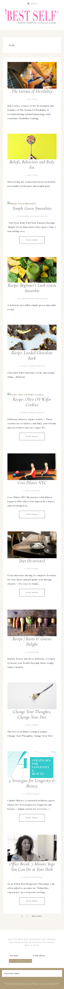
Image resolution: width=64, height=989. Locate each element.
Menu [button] (34, 4)
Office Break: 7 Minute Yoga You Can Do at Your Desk (32, 866)
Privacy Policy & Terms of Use (22, 984)
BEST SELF (32, 16)
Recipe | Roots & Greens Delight (32, 641)
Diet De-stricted (32, 561)
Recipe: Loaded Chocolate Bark (32, 355)
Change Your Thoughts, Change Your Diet (32, 714)
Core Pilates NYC (32, 482)
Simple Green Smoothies (32, 208)
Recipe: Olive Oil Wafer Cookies (32, 402)
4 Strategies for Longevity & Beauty (32, 783)
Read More (32, 240)
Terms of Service (48, 984)
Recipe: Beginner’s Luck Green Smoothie (32, 287)
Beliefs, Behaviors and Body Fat (32, 164)
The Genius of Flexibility (32, 91)
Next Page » (37, 916)
